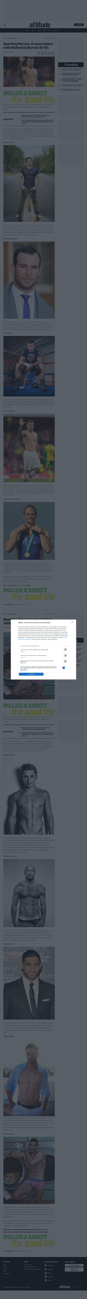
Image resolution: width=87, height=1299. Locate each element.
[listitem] (43, 646)
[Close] (73, 622)
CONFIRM (31, 674)
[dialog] (43, 649)
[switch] (64, 649)
